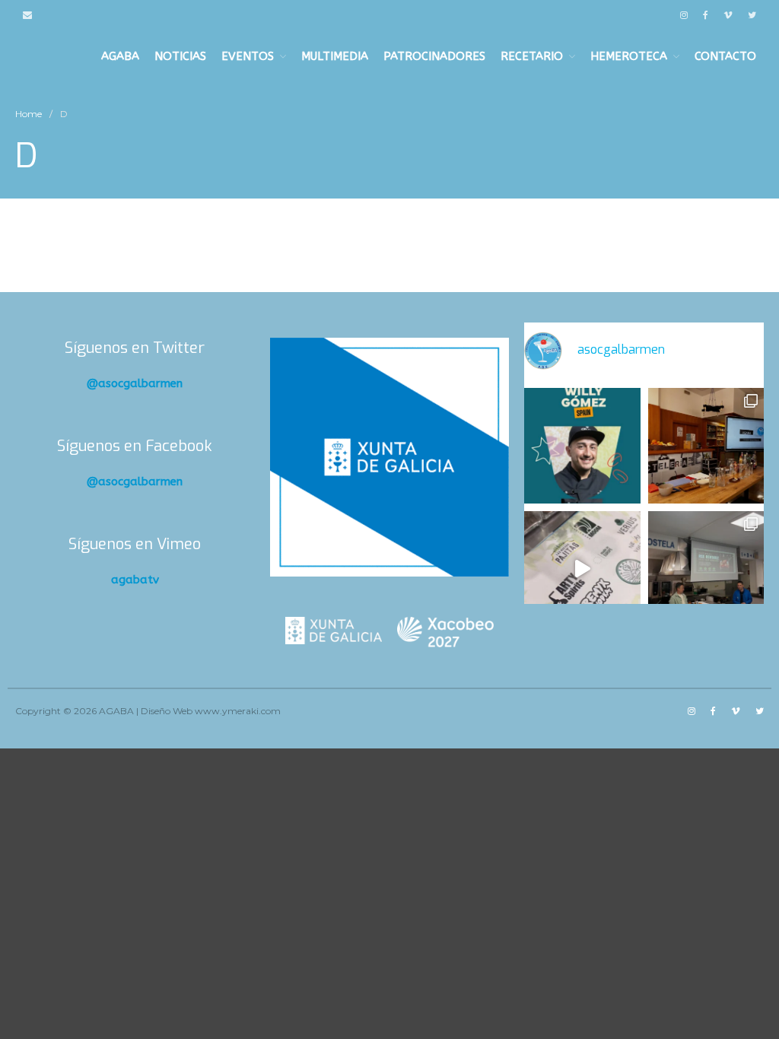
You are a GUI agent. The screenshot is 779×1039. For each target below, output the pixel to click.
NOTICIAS (180, 56)
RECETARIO (532, 56)
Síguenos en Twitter (135, 348)
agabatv (135, 579)
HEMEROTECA (628, 56)
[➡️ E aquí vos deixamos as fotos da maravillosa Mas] (706, 569)
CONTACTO (725, 56)
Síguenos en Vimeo (134, 544)
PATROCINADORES (434, 56)
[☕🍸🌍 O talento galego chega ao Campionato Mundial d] (582, 446)
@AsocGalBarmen (135, 383)
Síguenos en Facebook (134, 446)
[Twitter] (752, 15)
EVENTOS (247, 56)
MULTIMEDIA (334, 56)
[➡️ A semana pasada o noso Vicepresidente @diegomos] (706, 446)
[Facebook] (705, 15)
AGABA (120, 56)
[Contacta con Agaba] (27, 15)
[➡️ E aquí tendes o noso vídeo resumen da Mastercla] (582, 569)
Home (28, 113)
